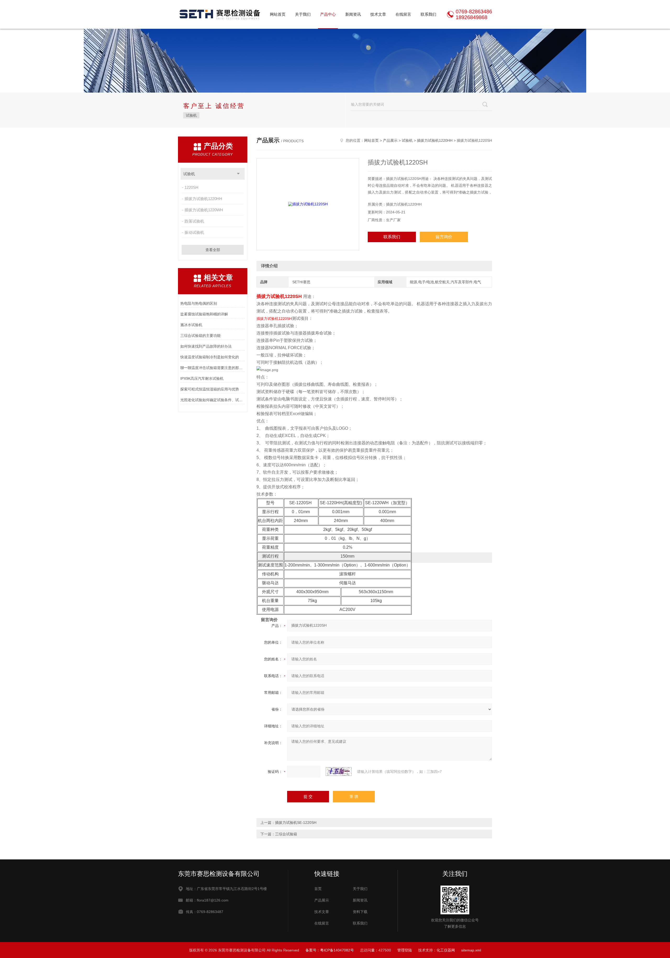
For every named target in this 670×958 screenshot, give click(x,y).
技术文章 (378, 14)
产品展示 (390, 140)
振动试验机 (194, 232)
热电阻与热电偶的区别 (198, 303)
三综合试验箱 (286, 834)
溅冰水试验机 (191, 325)
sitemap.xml (471, 950)
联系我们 (428, 14)
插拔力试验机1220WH (204, 210)
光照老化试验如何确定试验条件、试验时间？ (212, 400)
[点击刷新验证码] (339, 771)
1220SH (191, 187)
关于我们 (303, 14)
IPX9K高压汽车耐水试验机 (202, 378)
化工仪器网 (446, 950)
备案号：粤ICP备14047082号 (329, 950)
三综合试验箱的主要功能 (200, 335)
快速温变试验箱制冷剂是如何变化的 (209, 357)
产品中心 (328, 14)
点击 (238, 174)
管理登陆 (404, 950)
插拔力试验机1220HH (203, 198)
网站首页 (278, 14)
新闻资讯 (353, 14)
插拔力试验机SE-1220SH (295, 822)
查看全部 (212, 250)
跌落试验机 (194, 221)
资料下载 (360, 912)
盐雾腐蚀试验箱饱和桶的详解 (204, 314)
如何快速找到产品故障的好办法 (206, 346)
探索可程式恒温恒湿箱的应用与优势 (209, 389)
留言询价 (444, 237)
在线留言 (403, 14)
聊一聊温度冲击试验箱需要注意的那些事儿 (212, 368)
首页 (318, 889)
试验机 (191, 115)
